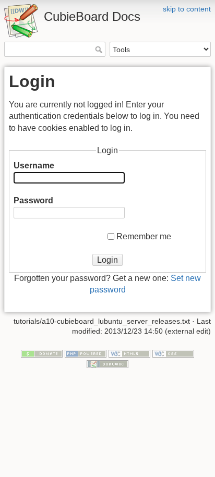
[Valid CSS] (173, 353)
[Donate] (42, 353)
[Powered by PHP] (85, 353)
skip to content (187, 9)
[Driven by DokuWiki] (107, 363)
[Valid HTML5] (129, 353)
